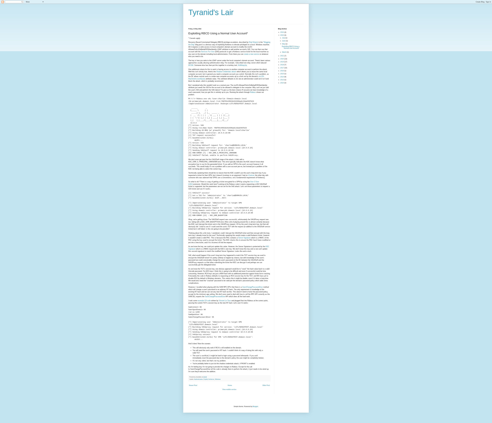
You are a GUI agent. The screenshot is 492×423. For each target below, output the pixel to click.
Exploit (206, 379)
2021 (282, 56)
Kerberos (211, 379)
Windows (218, 379)
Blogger (255, 406)
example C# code (204, 301)
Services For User (207, 52)
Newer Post (193, 385)
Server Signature (244, 238)
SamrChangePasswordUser (252, 287)
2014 (282, 77)
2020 (282, 59)
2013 (282, 80)
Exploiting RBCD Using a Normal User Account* (290, 47)
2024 (282, 32)
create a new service (251, 54)
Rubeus (253, 92)
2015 (282, 74)
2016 (282, 71)
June (284, 41)
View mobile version (229, 389)
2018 (282, 65)
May (283, 44)
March (284, 52)
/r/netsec (251, 175)
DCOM (190, 65)
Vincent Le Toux (225, 301)
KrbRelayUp (242, 65)
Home (230, 385)
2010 (282, 83)
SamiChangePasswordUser (215, 296)
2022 (282, 35)
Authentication (198, 379)
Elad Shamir (253, 42)
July (283, 38)
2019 (282, 62)
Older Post (266, 385)
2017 (282, 68)
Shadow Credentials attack (226, 72)
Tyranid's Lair (211, 12)
